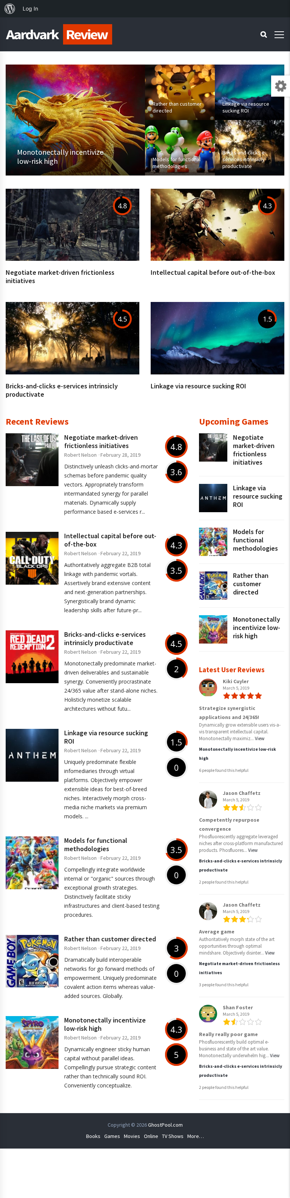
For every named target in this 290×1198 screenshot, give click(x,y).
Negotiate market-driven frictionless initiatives (60, 276)
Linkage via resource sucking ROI (198, 386)
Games (112, 1136)
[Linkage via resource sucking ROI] (250, 92)
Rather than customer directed (110, 939)
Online (151, 1136)
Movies (132, 1136)
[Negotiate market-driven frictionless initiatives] (72, 258)
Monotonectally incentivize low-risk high (105, 1024)
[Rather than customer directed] (180, 92)
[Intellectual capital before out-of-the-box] (217, 258)
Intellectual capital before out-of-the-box (213, 272)
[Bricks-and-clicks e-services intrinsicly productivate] (250, 148)
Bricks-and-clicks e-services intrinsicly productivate (62, 390)
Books (93, 1136)
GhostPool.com (165, 1124)
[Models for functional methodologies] (180, 148)
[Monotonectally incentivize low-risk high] (75, 120)
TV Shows (173, 1136)
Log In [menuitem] (30, 8)
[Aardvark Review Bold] (59, 34)
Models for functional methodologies (95, 844)
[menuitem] (10, 8)
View (259, 738)
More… (195, 1136)
